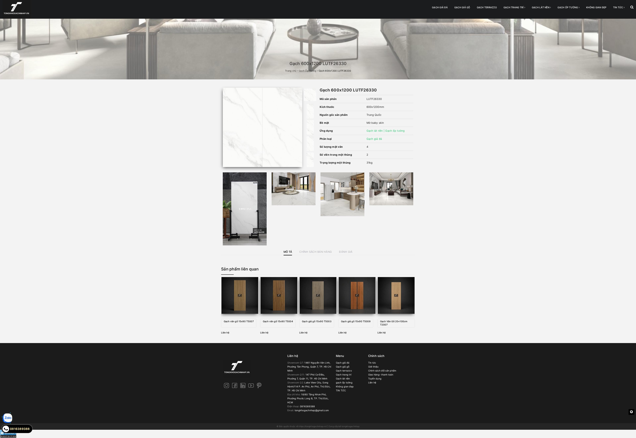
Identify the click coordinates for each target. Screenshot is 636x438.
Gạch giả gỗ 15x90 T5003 (316, 321)
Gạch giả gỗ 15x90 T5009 (356, 321)
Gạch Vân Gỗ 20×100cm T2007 (393, 323)
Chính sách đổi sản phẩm (382, 370)
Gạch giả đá (440, 7)
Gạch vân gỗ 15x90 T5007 (239, 321)
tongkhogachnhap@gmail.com (312, 410)
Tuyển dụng (375, 378)
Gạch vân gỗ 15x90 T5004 (278, 321)
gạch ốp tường (568, 7)
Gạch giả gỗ (462, 7)
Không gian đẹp (596, 7)
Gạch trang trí (514, 7)
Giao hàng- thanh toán (380, 374)
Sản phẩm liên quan (240, 269)
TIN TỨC (618, 7)
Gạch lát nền (541, 7)
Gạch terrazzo (487, 7)
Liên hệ (372, 382)
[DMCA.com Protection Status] (8, 433)
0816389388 (307, 406)
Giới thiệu (373, 366)
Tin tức (372, 362)
